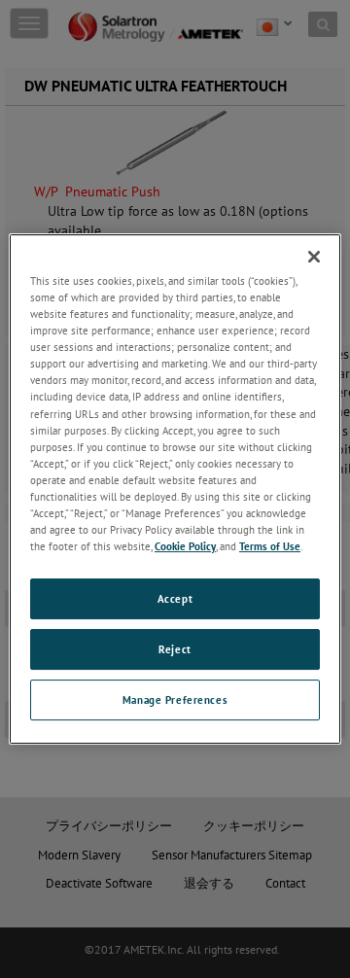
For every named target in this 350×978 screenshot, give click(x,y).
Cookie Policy (185, 546)
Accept (175, 598)
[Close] (314, 256)
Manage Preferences (175, 699)
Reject (174, 649)
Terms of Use (269, 546)
